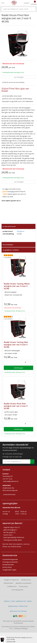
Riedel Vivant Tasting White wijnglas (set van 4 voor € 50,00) (17, 286)
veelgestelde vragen (9, 570)
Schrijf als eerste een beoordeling (13, 82)
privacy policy (7, 567)
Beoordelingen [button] (8, 244)
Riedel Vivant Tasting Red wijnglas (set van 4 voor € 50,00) (16, 344)
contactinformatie (9, 494)
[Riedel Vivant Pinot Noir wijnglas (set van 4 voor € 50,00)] (18, 389)
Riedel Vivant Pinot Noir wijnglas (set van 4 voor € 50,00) (16, 406)
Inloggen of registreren (11, 580)
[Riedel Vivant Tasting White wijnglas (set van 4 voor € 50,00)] (18, 266)
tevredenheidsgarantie (10, 559)
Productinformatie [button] (9, 226)
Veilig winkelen (8, 583)
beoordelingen (21, 628)
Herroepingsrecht (17, 590)
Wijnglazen (20, 231)
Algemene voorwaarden (23, 583)
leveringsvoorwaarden (10, 562)
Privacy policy (23, 586)
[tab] (18, 226)
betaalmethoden (8, 565)
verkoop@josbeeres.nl (10, 481)
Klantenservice (26, 580)
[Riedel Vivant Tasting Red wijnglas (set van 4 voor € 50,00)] (18, 327)
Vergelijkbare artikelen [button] (11, 250)
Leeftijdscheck (12, 586)
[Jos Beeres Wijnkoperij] (14, 3)
